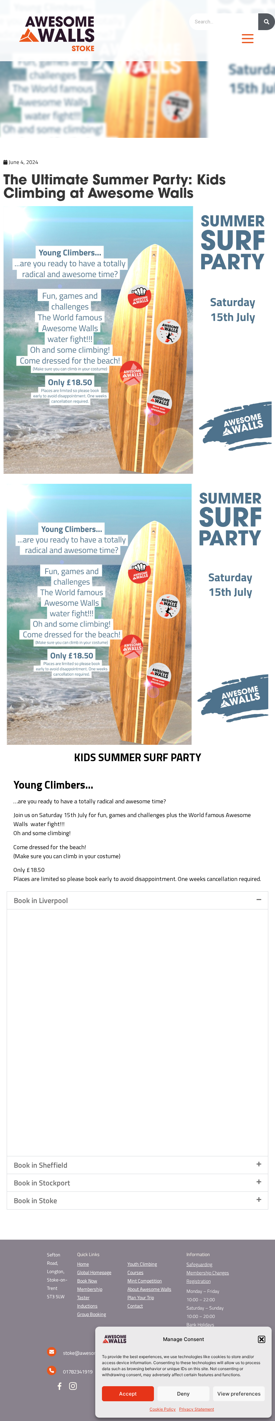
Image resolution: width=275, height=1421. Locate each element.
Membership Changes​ (207, 1272)
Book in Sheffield (40, 1165)
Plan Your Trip (140, 1297)
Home (83, 1263)
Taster (83, 1297)
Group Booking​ (91, 1314)
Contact (135, 1305)
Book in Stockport (42, 1182)
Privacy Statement (196, 1409)
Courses (135, 1272)
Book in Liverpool (41, 900)
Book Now (87, 1280)
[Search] (266, 21)
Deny (183, 1394)
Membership (89, 1289)
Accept (128, 1394)
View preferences (239, 1394)
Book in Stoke (35, 1200)
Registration (198, 1280)
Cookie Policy (163, 1409)
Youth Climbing (142, 1263)
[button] (261, 1339)
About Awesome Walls (149, 1289)
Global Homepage (94, 1272)
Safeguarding (199, 1264)
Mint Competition (144, 1280)
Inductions (87, 1305)
